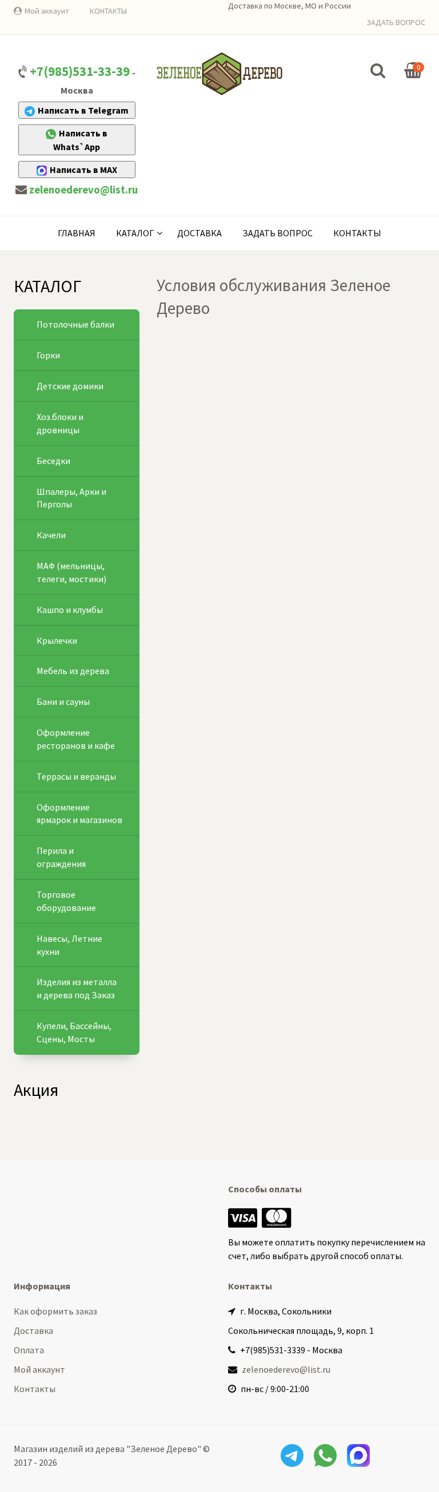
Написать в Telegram (83, 110)
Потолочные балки (75, 324)
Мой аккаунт (47, 11)
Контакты (357, 233)
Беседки (53, 460)
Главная (76, 233)
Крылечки (57, 640)
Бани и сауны (63, 701)
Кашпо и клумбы (70, 609)
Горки (48, 355)
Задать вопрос (277, 233)
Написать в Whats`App (80, 139)
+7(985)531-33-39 (80, 71)
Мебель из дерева (73, 670)
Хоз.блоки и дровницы (60, 423)
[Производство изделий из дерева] (219, 73)
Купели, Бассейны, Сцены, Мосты (74, 1032)
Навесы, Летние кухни (69, 945)
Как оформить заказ (55, 1311)
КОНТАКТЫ (108, 11)
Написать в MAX (83, 169)
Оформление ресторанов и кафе (76, 739)
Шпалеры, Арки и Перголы (71, 498)
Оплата (29, 1350)
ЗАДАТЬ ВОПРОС (395, 22)
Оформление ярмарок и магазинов (79, 813)
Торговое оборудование (66, 901)
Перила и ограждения (61, 857)
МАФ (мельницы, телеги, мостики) (71, 572)
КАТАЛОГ (135, 233)
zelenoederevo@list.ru (83, 189)
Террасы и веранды (76, 776)
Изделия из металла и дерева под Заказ (77, 988)
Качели (51, 535)
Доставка (199, 233)
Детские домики (70, 386)
